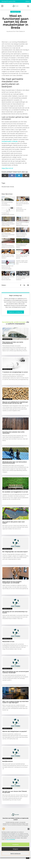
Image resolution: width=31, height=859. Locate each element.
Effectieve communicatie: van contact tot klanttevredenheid (8, 278)
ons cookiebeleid (11, 839)
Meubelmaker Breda (8, 186)
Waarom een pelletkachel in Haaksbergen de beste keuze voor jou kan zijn (15, 402)
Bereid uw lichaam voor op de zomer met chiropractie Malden (7, 267)
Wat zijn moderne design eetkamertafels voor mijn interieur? (8, 256)
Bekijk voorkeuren (15, 853)
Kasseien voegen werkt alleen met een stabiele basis (22, 262)
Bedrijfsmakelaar (7, 761)
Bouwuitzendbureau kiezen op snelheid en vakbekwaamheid (21, 235)
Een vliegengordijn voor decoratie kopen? (15, 551)
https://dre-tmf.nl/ (7, 168)
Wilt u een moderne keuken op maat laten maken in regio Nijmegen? (15, 702)
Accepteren (15, 844)
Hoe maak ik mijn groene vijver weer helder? (13, 522)
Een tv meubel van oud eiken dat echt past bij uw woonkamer (22, 203)
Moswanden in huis (8, 641)
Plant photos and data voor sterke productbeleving (7, 203)
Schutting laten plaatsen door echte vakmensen (13, 432)
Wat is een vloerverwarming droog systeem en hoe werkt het (8, 245)
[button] (28, 829)
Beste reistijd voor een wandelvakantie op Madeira (21, 245)
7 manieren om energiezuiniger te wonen (15, 372)
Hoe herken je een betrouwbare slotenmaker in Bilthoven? (8, 235)
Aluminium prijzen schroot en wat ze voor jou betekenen (22, 278)
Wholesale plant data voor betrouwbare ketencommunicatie (14, 462)
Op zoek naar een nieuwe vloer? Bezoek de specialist (14, 792)
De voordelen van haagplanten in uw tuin (15, 492)
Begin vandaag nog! (15, 295)
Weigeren (15, 849)
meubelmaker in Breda (10, 141)
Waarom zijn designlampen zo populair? (14, 731)
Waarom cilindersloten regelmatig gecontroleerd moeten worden (8, 224)
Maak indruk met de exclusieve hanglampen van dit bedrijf (11, 582)
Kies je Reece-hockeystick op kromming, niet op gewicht (22, 256)
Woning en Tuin (15, 11)
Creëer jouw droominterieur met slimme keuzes (21, 209)
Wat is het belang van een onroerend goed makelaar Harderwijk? (15, 672)
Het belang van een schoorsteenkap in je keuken (14, 612)
